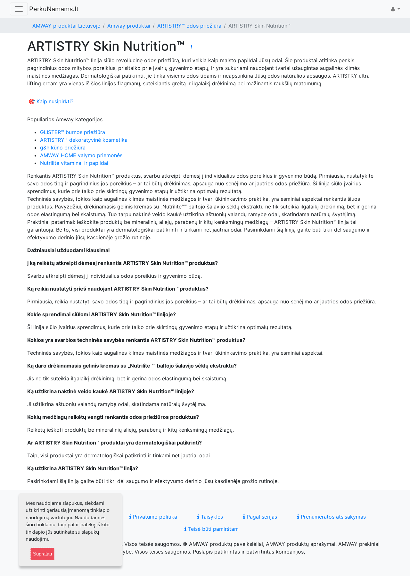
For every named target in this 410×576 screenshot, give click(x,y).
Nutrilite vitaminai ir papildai (74, 163)
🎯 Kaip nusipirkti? (51, 101)
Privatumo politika (154, 516)
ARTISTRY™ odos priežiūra (189, 25)
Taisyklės (211, 516)
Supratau (42, 553)
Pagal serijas (261, 516)
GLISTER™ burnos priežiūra (72, 132)
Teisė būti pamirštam (212, 529)
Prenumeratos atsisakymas (332, 516)
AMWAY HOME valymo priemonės (81, 155)
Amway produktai (128, 25)
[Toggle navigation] (19, 9)
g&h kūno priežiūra (63, 147)
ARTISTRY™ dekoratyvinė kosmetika (83, 140)
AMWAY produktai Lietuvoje (66, 25)
